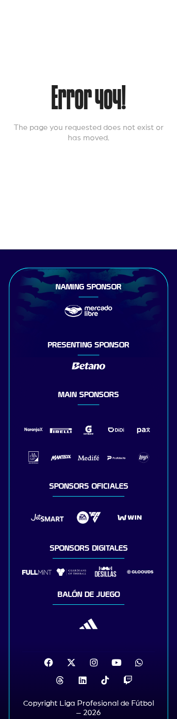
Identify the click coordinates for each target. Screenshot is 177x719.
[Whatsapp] (139, 662)
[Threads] (60, 680)
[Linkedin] (82, 680)
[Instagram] (94, 662)
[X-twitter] (71, 662)
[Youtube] (116, 662)
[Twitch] (128, 680)
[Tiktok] (105, 680)
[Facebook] (49, 662)
